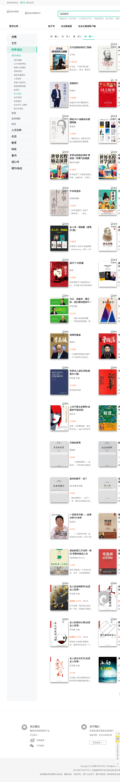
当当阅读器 (66, 26)
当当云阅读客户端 (87, 26)
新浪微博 (40, 740)
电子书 (51, 26)
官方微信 (40, 746)
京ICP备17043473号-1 (82, 770)
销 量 (54, 36)
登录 (24, 3)
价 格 (88, 36)
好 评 (65, 36)
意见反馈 (96, 743)
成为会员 (30, 3)
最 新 (76, 36)
